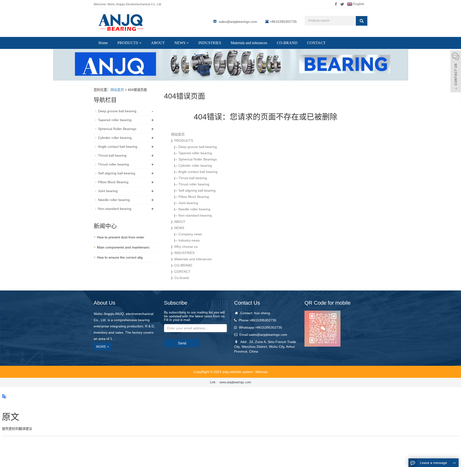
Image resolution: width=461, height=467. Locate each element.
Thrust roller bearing (193, 184)
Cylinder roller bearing (195, 165)
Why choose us (186, 246)
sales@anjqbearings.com (238, 22)
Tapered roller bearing (195, 153)
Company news (190, 234)
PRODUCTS (128, 43)
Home (103, 43)
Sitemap (261, 372)
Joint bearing (188, 203)
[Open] (455, 72)
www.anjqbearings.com (235, 382)
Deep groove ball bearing (197, 147)
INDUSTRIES (209, 43)
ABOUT (158, 43)
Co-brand (181, 278)
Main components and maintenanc (123, 247)
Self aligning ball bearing (197, 190)
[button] (140, 43)
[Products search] (361, 21)
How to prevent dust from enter (120, 237)
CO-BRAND (287, 43)
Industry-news (189, 240)
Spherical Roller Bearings (197, 159)
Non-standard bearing (195, 215)
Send (182, 343)
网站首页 (117, 90)
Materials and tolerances (249, 43)
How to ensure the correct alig (120, 257)
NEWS (180, 43)
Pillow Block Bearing (193, 197)
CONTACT (316, 43)
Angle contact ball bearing (198, 172)
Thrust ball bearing (192, 178)
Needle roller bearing (194, 209)
